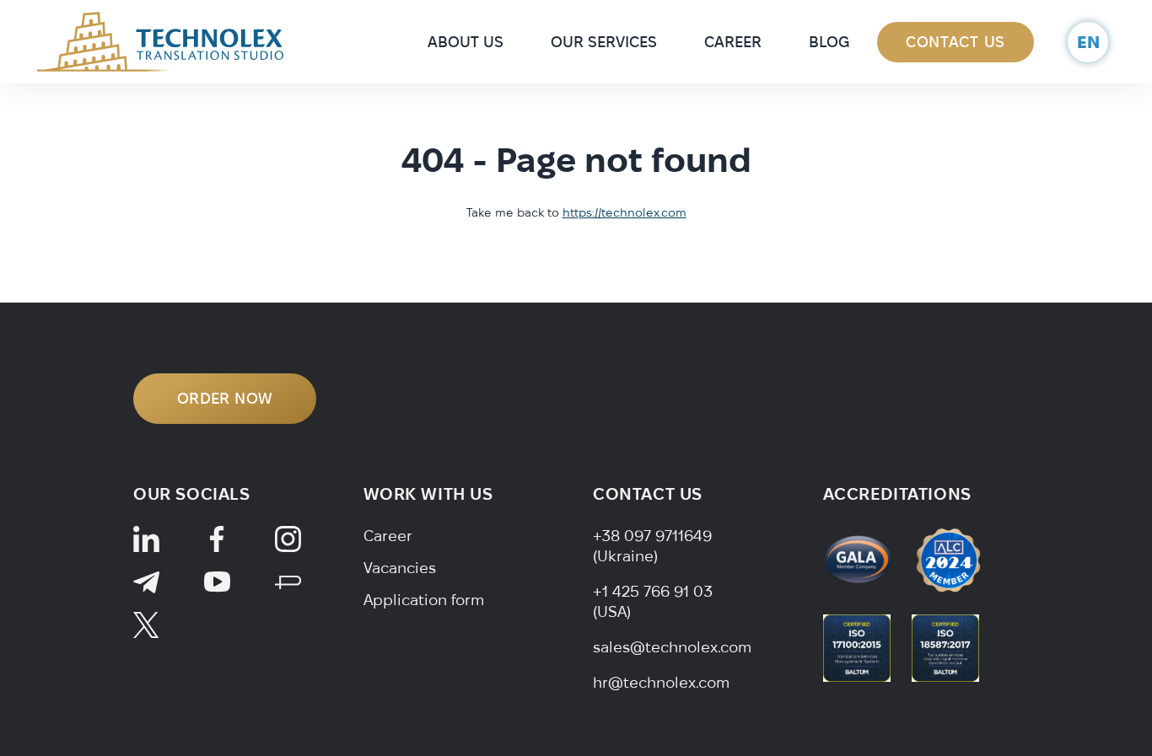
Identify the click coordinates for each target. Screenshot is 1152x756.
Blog (829, 42)
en (1088, 41)
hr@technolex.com (661, 682)
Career (733, 42)
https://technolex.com (624, 212)
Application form (423, 600)
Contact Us (955, 42)
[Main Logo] (160, 40)
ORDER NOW (224, 398)
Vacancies (399, 567)
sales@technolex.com (672, 647)
